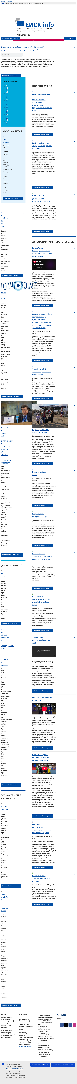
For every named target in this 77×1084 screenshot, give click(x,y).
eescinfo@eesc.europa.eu (26, 1046)
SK (6, 120)
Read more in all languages (9, 75)
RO (7, 118)
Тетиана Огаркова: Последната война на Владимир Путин (5, 902)
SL (6, 122)
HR (7, 100)
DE (6, 92)
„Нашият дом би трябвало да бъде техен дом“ (41, 640)
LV (6, 104)
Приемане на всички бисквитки (40, 1064)
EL (6, 97)
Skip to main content (6, 1)
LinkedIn (70, 1025)
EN (7, 90)
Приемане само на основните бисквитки (63, 1064)
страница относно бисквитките (14, 1068)
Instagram (74, 1025)
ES (6, 85)
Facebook (62, 1025)
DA (6, 88)
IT (6, 102)
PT (6, 114)
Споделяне (74, 47)
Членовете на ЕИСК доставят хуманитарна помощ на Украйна (41, 372)
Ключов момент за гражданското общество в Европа (42, 878)
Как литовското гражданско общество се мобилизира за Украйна (42, 556)
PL (6, 113)
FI (6, 116)
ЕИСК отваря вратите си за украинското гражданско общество (42, 199)
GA (6, 99)
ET (6, 93)
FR (6, 95)
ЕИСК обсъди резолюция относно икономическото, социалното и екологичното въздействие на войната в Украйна (42, 102)
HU (7, 107)
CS (6, 86)
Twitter (66, 1025)
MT (7, 109)
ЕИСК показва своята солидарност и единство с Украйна (42, 146)
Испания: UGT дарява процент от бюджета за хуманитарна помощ (41, 757)
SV (6, 123)
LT (6, 106)
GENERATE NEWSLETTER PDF (10, 38)
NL (6, 111)
